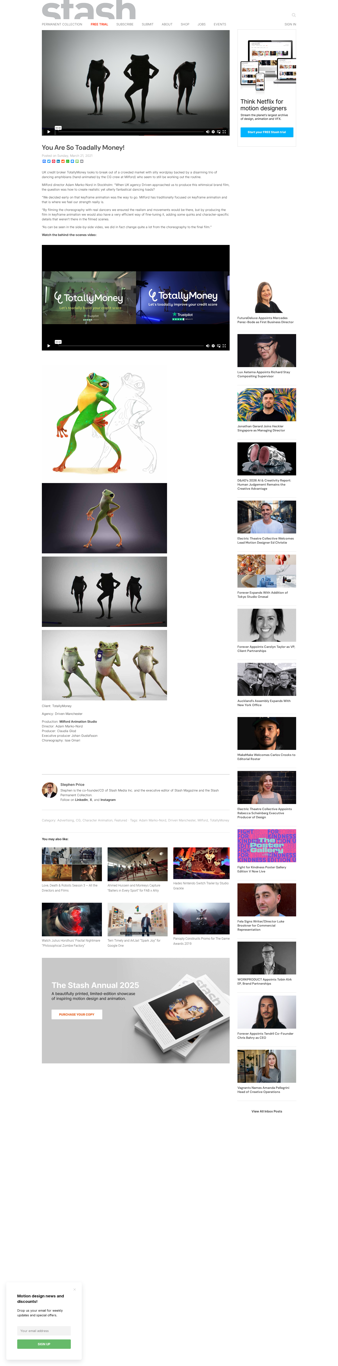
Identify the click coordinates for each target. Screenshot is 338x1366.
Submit (148, 24)
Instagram (108, 800)
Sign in (290, 24)
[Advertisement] (266, 215)
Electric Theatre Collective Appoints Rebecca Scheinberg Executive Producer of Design (264, 813)
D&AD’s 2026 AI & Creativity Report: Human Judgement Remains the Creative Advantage (264, 484)
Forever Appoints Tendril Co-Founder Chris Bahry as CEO (265, 1036)
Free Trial (99, 24)
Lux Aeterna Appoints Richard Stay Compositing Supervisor (263, 374)
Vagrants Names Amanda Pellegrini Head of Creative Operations (263, 1090)
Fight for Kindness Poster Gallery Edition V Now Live (261, 869)
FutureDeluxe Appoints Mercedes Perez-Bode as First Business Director (265, 320)
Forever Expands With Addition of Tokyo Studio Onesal (262, 595)
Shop (185, 24)
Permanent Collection (62, 24)
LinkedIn (81, 800)
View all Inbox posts (267, 1111)
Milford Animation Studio (78, 721)
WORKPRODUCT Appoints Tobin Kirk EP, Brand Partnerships (264, 981)
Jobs (202, 24)
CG (78, 820)
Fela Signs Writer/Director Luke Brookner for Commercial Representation (260, 925)
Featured (120, 820)
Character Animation (97, 820)
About (167, 24)
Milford (203, 820)
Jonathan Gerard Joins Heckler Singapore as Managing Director (261, 428)
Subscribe (125, 24)
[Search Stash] (293, 15)
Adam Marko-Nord (152, 820)
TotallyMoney (219, 820)
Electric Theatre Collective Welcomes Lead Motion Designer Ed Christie (265, 540)
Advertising (65, 820)
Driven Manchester (182, 820)
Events (220, 24)
